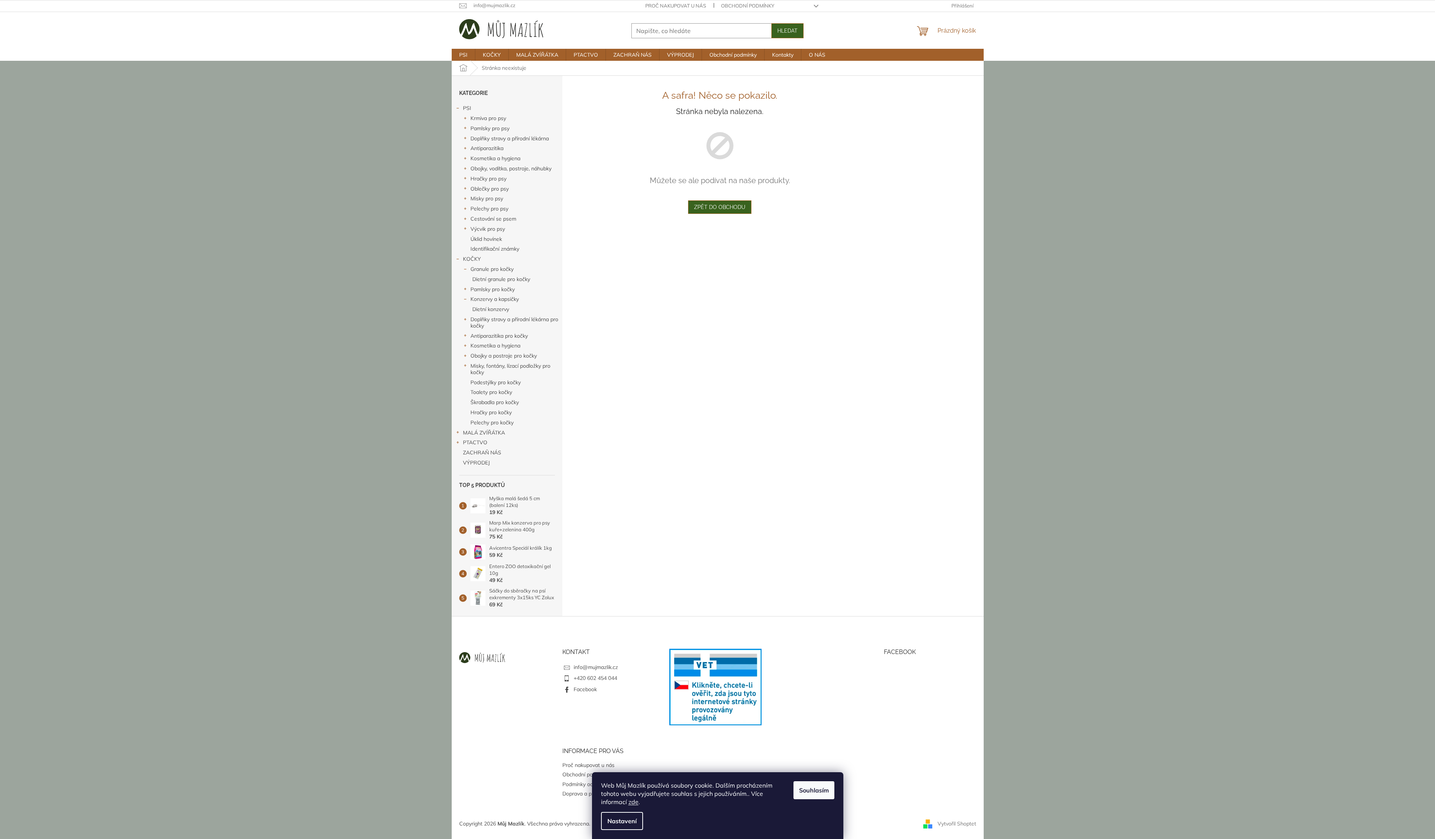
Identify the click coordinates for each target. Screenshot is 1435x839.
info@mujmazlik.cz (596, 667)
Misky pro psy (486, 198)
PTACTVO (475, 442)
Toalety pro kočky (491, 392)
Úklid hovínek (486, 239)
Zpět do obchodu (719, 207)
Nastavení (622, 821)
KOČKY (472, 259)
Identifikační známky (494, 248)
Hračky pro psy (488, 178)
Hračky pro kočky (491, 412)
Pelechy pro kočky (492, 422)
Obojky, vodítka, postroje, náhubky (510, 168)
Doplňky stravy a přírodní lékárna (509, 138)
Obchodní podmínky (747, 6)
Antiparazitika (486, 148)
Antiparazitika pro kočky (499, 335)
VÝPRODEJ (476, 462)
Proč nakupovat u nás (675, 6)
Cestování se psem (493, 218)
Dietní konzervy (490, 309)
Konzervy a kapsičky (494, 299)
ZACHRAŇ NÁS (482, 452)
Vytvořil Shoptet (957, 823)
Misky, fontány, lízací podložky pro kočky (510, 369)
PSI (467, 108)
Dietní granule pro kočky (501, 279)
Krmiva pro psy (488, 118)
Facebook (585, 689)
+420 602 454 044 (595, 678)
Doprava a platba (583, 793)
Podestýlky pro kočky (495, 382)
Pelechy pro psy (489, 208)
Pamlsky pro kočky (492, 289)
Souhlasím (814, 790)
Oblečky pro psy (489, 188)
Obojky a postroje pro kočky (503, 355)
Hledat (787, 31)
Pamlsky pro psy (489, 128)
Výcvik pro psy (487, 229)
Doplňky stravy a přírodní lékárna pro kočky (514, 322)
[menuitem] (463, 55)
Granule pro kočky (492, 269)
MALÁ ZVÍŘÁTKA (484, 432)
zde (633, 802)
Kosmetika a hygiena (495, 158)
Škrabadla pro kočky (494, 402)
